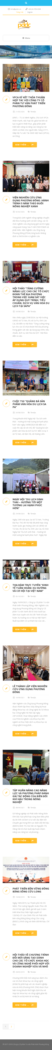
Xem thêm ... (22, 144)
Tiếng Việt (19, 12)
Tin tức (33, 111)
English (30, 12)
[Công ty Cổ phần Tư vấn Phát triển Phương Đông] (24, 25)
